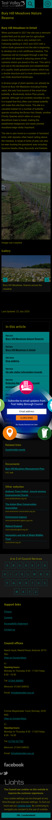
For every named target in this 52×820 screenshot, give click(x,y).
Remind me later (31, 425)
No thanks (20, 425)
